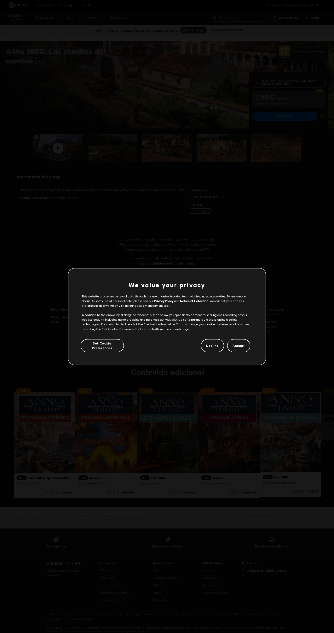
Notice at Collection (194, 301)
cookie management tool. (152, 305)
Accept (239, 345)
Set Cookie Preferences (102, 345)
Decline (212, 345)
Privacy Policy (163, 301)
